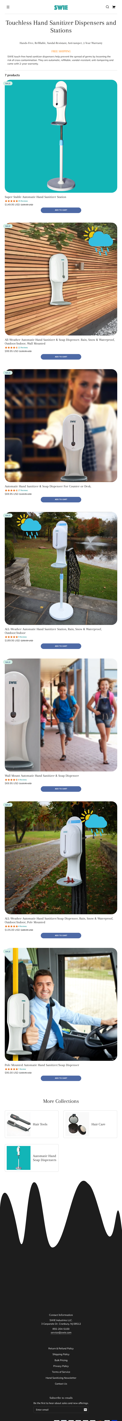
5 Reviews (22, 637)
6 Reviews (22, 779)
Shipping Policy (61, 1354)
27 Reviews (23, 490)
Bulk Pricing (61, 1360)
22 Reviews (23, 347)
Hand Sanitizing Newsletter (61, 1377)
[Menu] (8, 7)
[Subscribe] (85, 1409)
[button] (107, 7)
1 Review (22, 1069)
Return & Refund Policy (61, 1348)
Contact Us (61, 1383)
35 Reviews (23, 201)
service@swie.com (61, 1332)
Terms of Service (61, 1371)
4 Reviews (22, 926)
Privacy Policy (61, 1366)
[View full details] (61, 136)
